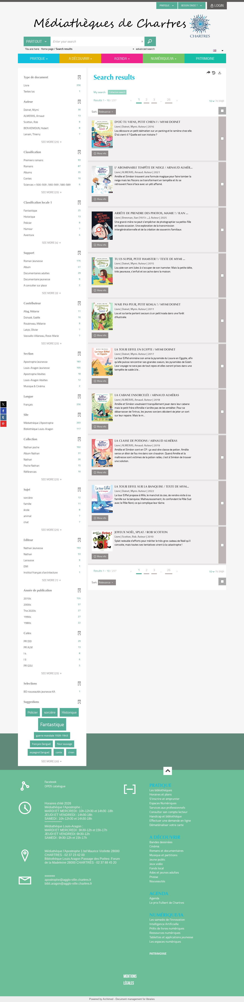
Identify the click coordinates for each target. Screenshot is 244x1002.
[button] (52, 85)
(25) (50, 142)
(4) (50, 242)
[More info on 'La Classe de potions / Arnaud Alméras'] (102, 453)
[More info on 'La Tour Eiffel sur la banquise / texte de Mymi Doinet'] (102, 499)
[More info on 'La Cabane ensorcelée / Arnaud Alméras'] (102, 407)
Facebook (50, 782)
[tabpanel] (122, 417)
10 (210, 101)
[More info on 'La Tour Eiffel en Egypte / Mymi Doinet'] (102, 362)
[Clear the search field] (142, 41)
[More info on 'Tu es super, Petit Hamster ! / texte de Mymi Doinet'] (102, 271)
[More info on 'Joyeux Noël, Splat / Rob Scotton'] (102, 540)
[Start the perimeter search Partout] (150, 41)
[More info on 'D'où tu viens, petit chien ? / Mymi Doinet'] (102, 134)
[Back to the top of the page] (167, 771)
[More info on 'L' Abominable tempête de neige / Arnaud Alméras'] (102, 180)
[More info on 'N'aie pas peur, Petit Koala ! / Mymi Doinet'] (102, 316)
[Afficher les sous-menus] (172, 5)
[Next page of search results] (177, 100)
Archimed (108, 999)
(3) (50, 293)
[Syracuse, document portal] (122, 26)
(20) (50, 761)
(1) (50, 580)
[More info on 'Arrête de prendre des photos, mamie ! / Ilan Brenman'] (102, 226)
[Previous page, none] (131, 100)
